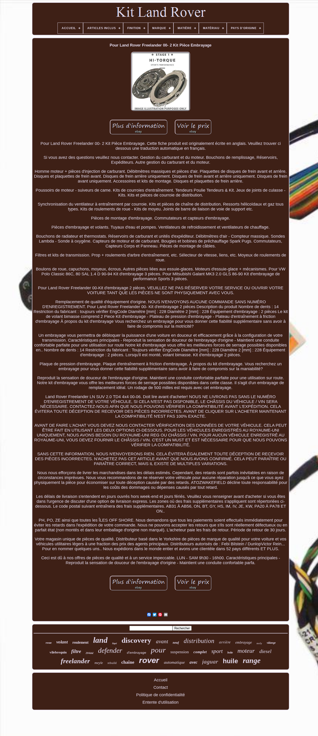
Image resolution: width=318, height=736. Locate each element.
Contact (160, 687)
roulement (80, 642)
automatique (174, 662)
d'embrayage (136, 652)
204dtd (89, 653)
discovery (136, 640)
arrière (225, 642)
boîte (230, 652)
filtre (76, 651)
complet (200, 652)
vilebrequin (58, 652)
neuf (176, 642)
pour (158, 650)
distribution (199, 640)
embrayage (243, 642)
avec (193, 662)
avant (162, 641)
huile (230, 661)
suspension (179, 651)
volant (62, 641)
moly (259, 643)
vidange (271, 642)
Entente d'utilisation (160, 702)
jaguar (210, 661)
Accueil (160, 680)
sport (217, 651)
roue (49, 642)
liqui (114, 643)
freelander (75, 661)
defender (110, 650)
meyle (99, 663)
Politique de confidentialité (160, 695)
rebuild (112, 663)
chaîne (127, 662)
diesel (265, 651)
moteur (246, 650)
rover (149, 660)
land (100, 640)
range (251, 660)
